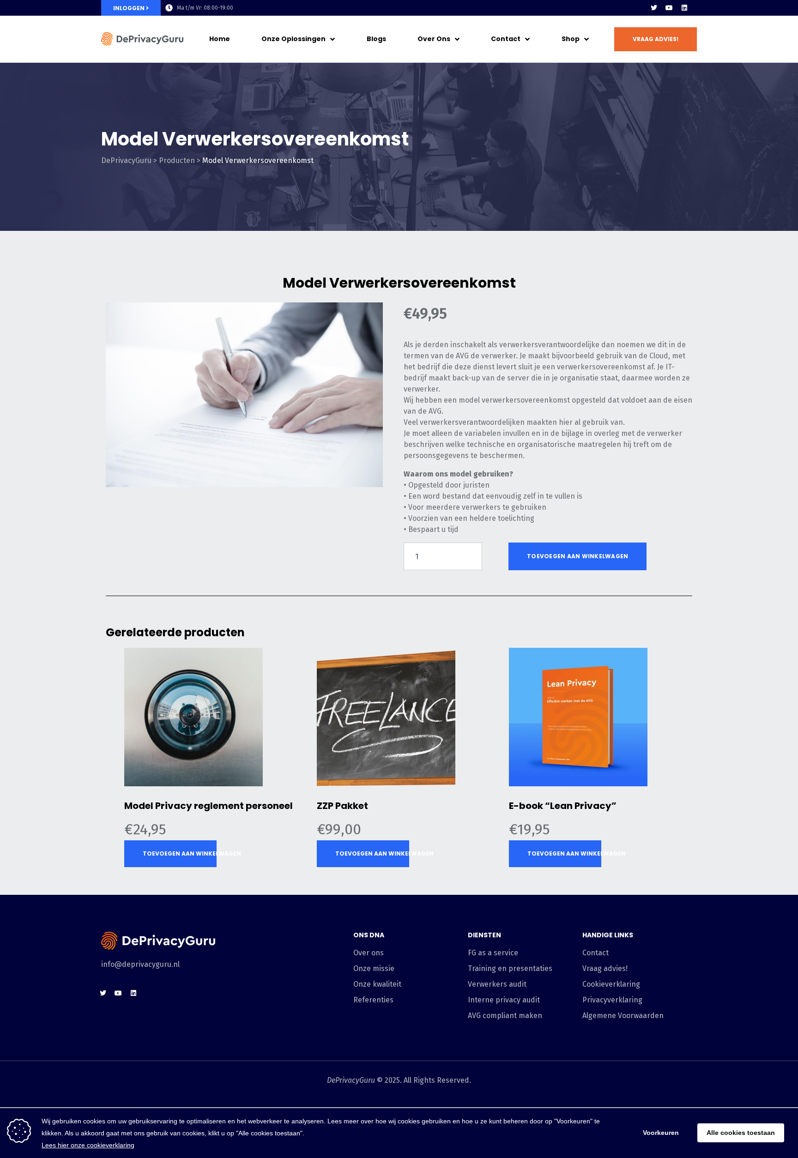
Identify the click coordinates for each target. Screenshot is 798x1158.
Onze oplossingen (293, 38)
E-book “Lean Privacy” (563, 805)
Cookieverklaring (611, 984)
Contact (505, 38)
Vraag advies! (605, 968)
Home (219, 38)
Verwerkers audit (497, 984)
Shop (571, 38)
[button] (655, 39)
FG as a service (493, 952)
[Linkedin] (684, 7)
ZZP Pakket (342, 805)
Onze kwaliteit (377, 984)
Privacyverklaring (612, 999)
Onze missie (373, 968)
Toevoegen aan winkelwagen (577, 556)
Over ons (433, 38)
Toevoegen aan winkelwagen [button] (180, 853)
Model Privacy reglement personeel (208, 805)
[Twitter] (653, 7)
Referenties (373, 999)
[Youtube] (669, 7)
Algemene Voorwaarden (623, 1015)
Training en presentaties (510, 968)
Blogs (376, 38)
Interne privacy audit (504, 999)
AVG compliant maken (505, 1015)
